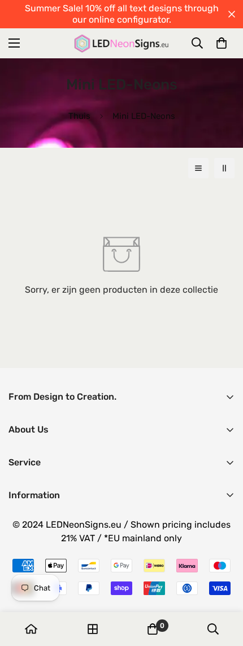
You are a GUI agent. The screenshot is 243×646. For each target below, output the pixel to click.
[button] (222, 43)
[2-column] (224, 168)
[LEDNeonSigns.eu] (121, 43)
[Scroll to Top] (222, 586)
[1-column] (198, 168)
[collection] (92, 629)
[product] (31, 629)
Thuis (79, 116)
